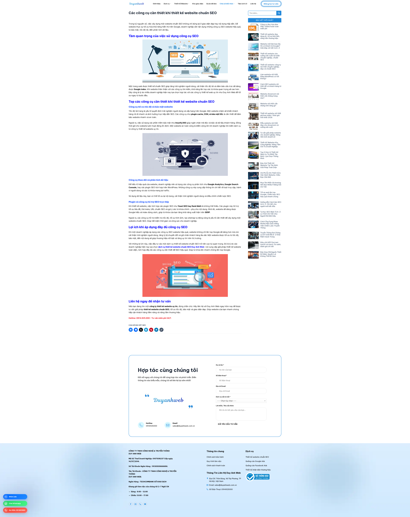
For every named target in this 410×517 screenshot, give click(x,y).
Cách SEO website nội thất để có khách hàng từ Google (270, 86)
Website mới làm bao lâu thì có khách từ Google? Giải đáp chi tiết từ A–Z (270, 46)
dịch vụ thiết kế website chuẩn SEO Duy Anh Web (181, 247)
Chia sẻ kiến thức (226, 4)
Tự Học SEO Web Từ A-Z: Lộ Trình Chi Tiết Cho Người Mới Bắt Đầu (270, 214)
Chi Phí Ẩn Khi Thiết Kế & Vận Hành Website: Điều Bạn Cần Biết (270, 175)
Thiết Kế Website (181, 4)
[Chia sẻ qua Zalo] (136, 330)
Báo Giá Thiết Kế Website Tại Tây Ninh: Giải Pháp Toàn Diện (269, 165)
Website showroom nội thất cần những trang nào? (269, 96)
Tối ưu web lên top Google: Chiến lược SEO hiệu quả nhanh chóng (270, 194)
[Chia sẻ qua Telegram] (146, 330)
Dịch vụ (167, 4)
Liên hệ (253, 4)
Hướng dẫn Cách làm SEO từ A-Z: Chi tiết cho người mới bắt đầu (270, 204)
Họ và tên (220, 365)
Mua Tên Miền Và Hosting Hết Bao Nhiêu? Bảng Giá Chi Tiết (270, 185)
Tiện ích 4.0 (242, 4)
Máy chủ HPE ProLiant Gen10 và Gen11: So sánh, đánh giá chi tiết (270, 244)
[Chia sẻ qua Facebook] (131, 330)
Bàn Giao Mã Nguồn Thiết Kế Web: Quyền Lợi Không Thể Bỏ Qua (270, 254)
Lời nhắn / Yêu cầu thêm (225, 406)
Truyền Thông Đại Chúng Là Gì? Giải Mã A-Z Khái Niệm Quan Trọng (270, 235)
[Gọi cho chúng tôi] (140, 504)
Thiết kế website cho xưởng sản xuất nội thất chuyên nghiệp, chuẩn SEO (270, 57)
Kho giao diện (197, 4)
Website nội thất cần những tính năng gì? (268, 105)
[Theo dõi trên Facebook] (131, 504)
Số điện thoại (221, 376)
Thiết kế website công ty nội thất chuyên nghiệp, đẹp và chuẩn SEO (270, 67)
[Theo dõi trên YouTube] (145, 504)
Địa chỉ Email (221, 386)
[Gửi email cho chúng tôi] (135, 504)
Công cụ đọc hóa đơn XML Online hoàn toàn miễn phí (269, 27)
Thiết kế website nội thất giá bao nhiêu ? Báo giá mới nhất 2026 (270, 115)
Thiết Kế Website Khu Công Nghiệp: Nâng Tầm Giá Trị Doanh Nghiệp (270, 145)
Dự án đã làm (211, 4)
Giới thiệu (156, 4)
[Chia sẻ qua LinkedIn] (156, 330)
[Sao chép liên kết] (161, 330)
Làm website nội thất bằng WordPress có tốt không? (269, 76)
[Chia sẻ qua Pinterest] (151, 330)
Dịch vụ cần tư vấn (223, 397)
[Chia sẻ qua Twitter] (141, 330)
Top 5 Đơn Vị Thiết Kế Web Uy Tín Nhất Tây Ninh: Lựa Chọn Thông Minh (269, 155)
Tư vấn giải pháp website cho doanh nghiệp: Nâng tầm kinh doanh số (270, 135)
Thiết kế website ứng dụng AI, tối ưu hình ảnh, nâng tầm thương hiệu (270, 36)
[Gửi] (279, 13)
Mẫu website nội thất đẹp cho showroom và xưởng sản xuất (269, 125)
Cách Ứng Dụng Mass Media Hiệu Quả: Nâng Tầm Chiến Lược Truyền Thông (270, 225)
